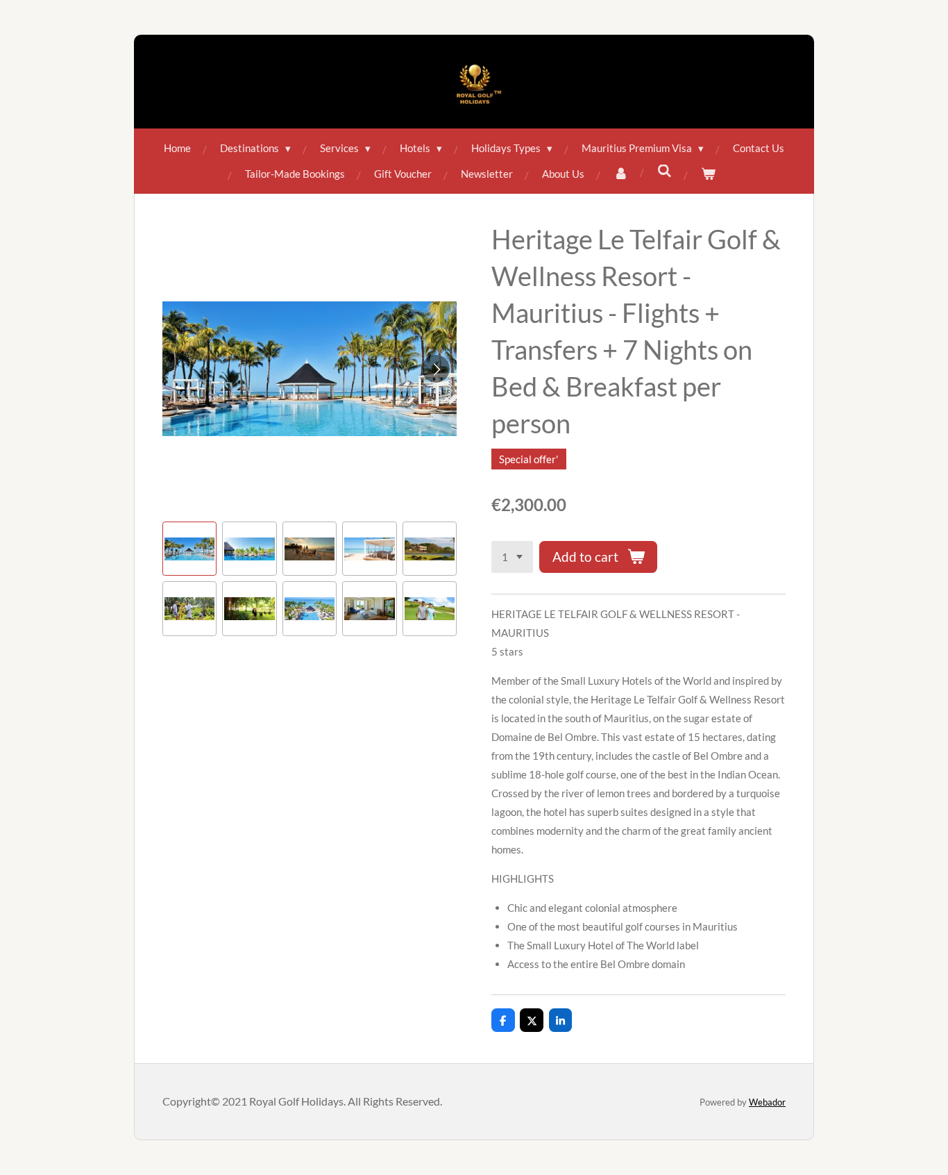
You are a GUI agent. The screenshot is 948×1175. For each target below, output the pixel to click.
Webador (767, 1102)
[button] (189, 549)
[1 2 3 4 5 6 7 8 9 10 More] (512, 557)
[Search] (664, 171)
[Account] (620, 174)
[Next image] (436, 369)
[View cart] (708, 174)
